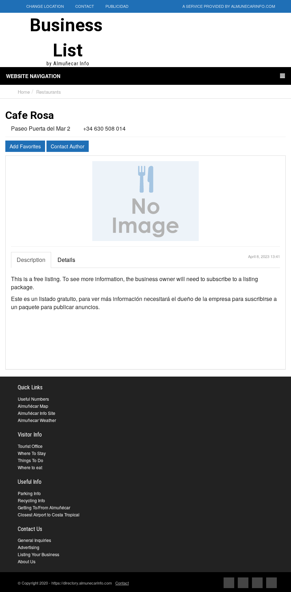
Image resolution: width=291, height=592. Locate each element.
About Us (26, 561)
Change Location (44, 6)
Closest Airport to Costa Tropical (48, 514)
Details (66, 260)
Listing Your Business (38, 554)
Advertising (28, 547)
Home (24, 91)
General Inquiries (34, 540)
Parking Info (29, 493)
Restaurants (48, 91)
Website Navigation (33, 76)
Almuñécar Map (33, 406)
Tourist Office (30, 446)
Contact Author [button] (67, 146)
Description (31, 260)
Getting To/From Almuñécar (44, 507)
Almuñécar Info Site (36, 413)
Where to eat (30, 467)
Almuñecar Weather (37, 420)
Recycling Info (31, 500)
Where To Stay (32, 453)
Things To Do (30, 460)
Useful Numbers (33, 399)
